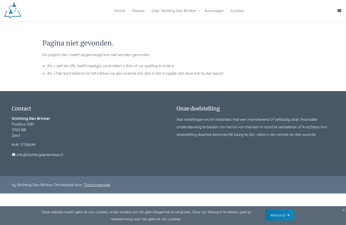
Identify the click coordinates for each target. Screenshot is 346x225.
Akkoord (277, 215)
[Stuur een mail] (339, 10)
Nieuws (138, 10)
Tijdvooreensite (97, 184)
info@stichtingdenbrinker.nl (40, 154)
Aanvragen (214, 10)
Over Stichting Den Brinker (174, 10)
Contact (237, 10)
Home (119, 10)
